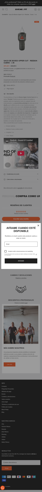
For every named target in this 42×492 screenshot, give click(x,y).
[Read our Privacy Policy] (36, 254)
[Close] (38, 225)
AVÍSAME (21, 261)
